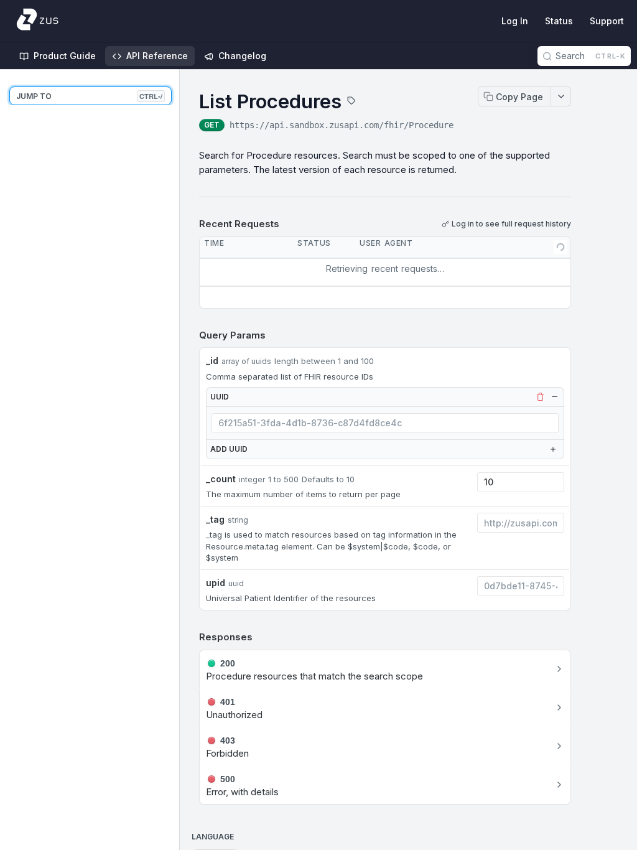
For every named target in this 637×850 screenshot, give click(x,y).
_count (221, 479)
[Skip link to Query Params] (190, 335)
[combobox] (385, 423)
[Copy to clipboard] (465, 126)
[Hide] (554, 397)
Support (607, 21)
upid (215, 582)
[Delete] (540, 397)
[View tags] (351, 102)
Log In (514, 21)
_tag (215, 519)
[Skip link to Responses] (190, 637)
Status (559, 21)
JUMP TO (89, 96)
